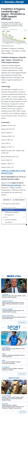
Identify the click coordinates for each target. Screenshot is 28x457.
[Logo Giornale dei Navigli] (14, 2)
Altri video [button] (23, 412)
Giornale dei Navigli (14, 185)
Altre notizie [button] (22, 322)
